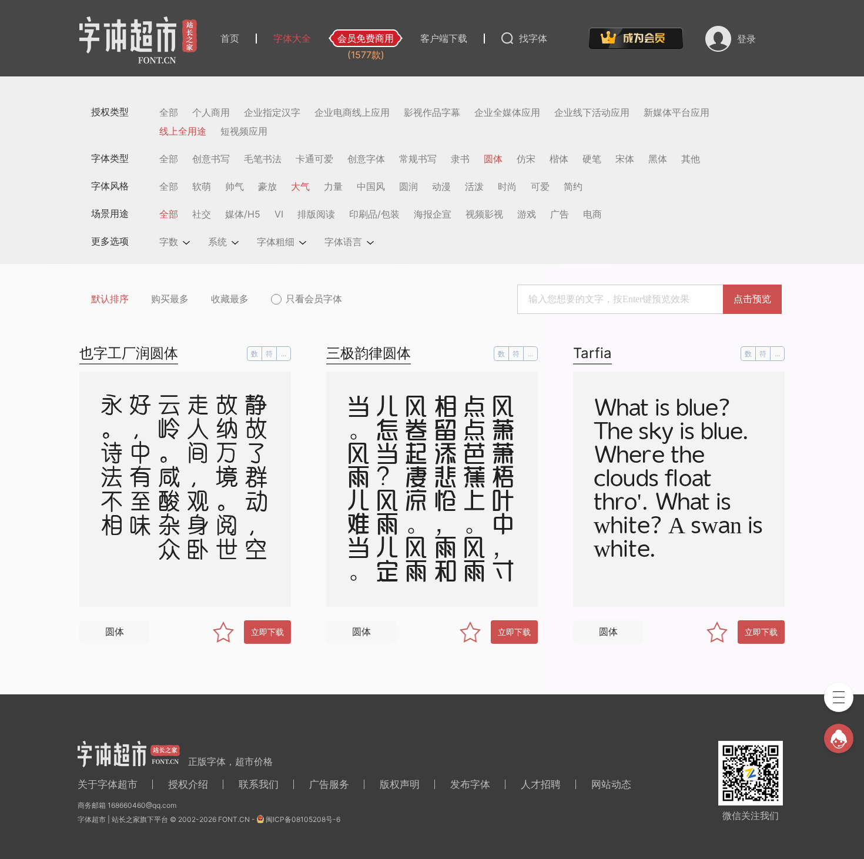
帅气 (234, 186)
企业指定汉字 (272, 112)
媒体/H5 (242, 214)
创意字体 (366, 158)
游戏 (526, 214)
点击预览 (752, 299)
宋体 (624, 158)
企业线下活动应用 (591, 112)
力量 (333, 186)
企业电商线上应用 (352, 112)
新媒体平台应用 (676, 112)
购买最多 (170, 299)
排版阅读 (316, 214)
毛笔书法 (263, 158)
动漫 (441, 186)
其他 (690, 158)
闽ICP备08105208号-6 (303, 819)
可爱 (540, 186)
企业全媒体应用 (507, 112)
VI (278, 214)
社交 (201, 214)
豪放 (267, 186)
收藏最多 (230, 299)
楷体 (559, 158)
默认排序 (110, 299)
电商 (592, 214)
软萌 (201, 186)
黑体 (657, 158)
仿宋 (526, 158)
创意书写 (211, 158)
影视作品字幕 (432, 112)
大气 (300, 186)
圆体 (493, 158)
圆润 (408, 186)
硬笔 (591, 158)
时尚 (507, 186)
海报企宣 (432, 214)
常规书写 (418, 158)
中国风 (371, 186)
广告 (559, 214)
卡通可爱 (314, 158)
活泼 (474, 186)
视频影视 (484, 214)
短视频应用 (243, 131)
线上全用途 (182, 131)
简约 (573, 186)
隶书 (460, 158)
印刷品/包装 (374, 214)
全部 (168, 112)
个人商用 (211, 112)
